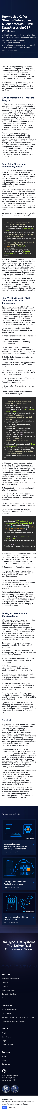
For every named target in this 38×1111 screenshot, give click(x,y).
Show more (12, 1107)
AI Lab (4, 1033)
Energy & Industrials (9, 994)
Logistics (5, 982)
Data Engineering (8, 1013)
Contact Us (6, 1064)
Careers (4, 1060)
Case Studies (6, 1037)
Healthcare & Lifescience (10, 979)
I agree (4, 1107)
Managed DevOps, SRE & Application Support (18, 1017)
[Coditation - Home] (4, 1071)
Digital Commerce (8, 990)
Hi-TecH (5, 986)
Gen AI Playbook (8, 1044)
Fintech (4, 998)
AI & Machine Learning (9, 1010)
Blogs (4, 1041)
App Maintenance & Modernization (14, 1021)
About (4, 1056)
